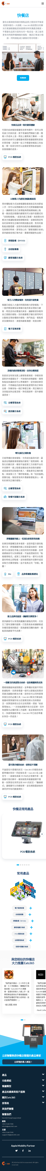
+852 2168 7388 (7, 1124)
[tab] (18, 864)
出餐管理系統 (19, 940)
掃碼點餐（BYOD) (19, 921)
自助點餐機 (19, 914)
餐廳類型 (6, 1086)
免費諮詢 (23, 78)
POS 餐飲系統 (19, 934)
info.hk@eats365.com (9, 1126)
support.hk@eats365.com (11, 1135)
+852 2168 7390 (7, 1132)
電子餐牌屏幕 (19, 908)
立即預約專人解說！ (23, 1062)
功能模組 (6, 1080)
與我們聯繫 (8, 1108)
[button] (4, 834)
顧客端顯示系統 (19, 927)
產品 (4, 1075)
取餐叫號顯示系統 (22, 947)
